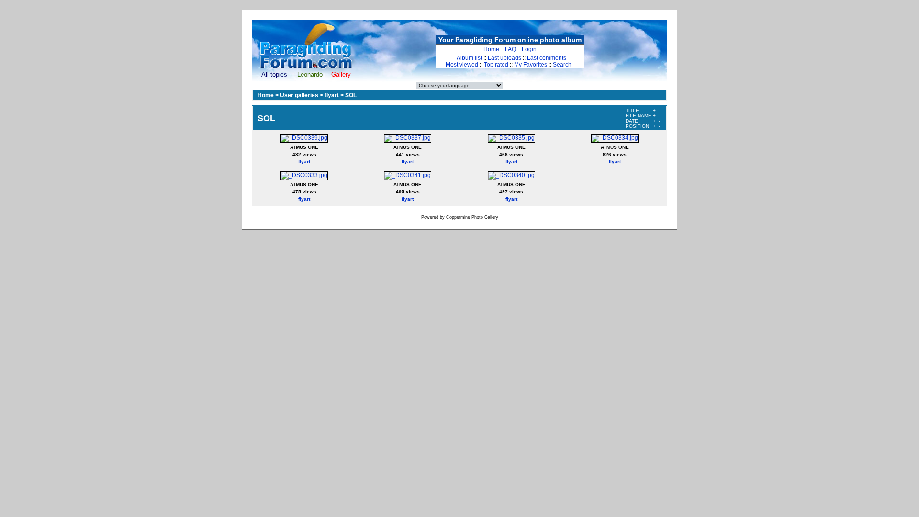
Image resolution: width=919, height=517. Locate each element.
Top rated (496, 64)
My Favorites (530, 64)
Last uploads (504, 58)
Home (491, 49)
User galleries (299, 95)
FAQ (510, 49)
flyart (332, 95)
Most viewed (462, 64)
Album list (469, 58)
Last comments (546, 58)
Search (562, 64)
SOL (351, 95)
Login (529, 49)
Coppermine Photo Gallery (472, 217)
